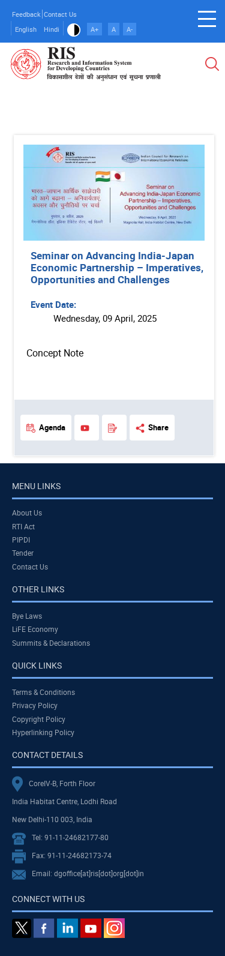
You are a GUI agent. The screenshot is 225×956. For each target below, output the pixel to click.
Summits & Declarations (51, 643)
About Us (27, 512)
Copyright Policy (38, 719)
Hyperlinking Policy (43, 732)
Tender (23, 553)
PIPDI (21, 539)
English (26, 29)
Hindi (51, 29)
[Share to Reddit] (172, 123)
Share (158, 427)
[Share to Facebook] (122, 123)
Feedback (26, 14)
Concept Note (54, 352)
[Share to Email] (189, 123)
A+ (94, 29)
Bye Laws (27, 616)
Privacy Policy (35, 705)
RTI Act (23, 526)
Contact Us (60, 14)
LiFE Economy (35, 629)
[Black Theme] (74, 29)
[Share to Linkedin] (155, 123)
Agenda (52, 427)
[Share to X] (139, 123)
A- (130, 29)
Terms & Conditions (43, 692)
